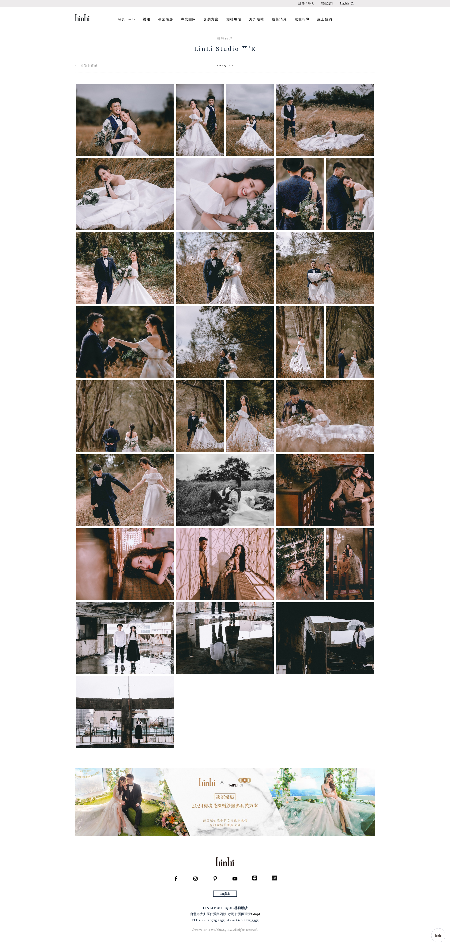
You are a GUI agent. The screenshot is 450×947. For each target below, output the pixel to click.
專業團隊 (188, 19)
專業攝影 (165, 19)
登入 (311, 4)
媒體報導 (302, 19)
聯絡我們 (327, 3)
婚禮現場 (233, 19)
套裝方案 (211, 19)
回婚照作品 (88, 65)
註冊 (301, 4)
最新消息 (279, 19)
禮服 (146, 19)
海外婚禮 (256, 19)
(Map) (255, 914)
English (344, 3)
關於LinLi (126, 19)
